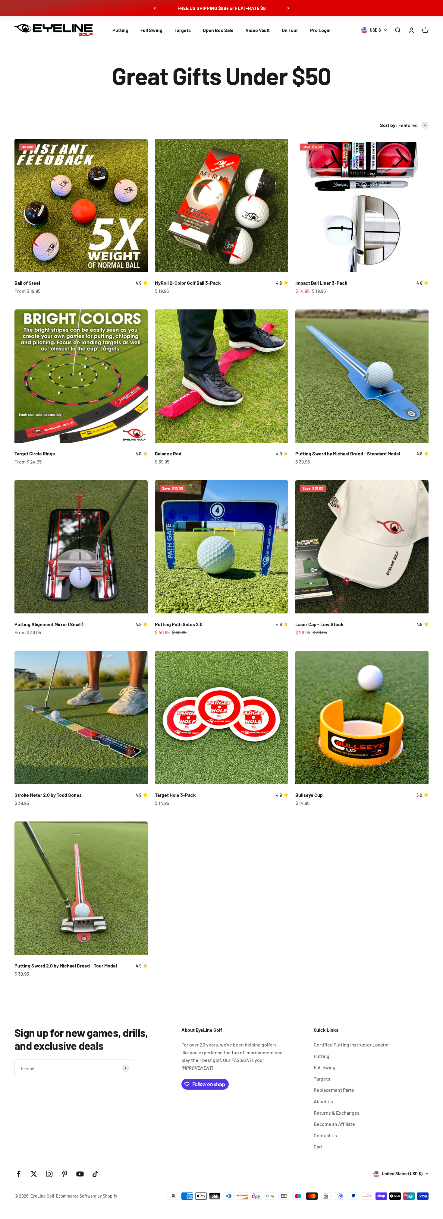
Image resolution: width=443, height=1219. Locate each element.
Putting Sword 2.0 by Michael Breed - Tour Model (65, 965)
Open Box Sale (218, 30)
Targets (182, 30)
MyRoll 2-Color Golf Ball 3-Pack (188, 283)
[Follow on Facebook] (18, 1174)
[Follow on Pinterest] (65, 1174)
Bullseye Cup (309, 795)
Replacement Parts (334, 1090)
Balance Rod (168, 453)
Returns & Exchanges (337, 1113)
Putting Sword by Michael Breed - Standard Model (347, 453)
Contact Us (325, 1135)
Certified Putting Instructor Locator (351, 1044)
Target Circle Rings (34, 453)
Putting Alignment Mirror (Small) (48, 624)
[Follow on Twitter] (34, 1174)
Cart (318, 1146)
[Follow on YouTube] (80, 1174)
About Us (323, 1101)
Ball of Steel (27, 283)
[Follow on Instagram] (49, 1174)
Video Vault (258, 30)
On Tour (290, 30)
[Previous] (155, 8)
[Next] (288, 8)
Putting (120, 30)
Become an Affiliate (334, 1124)
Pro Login (320, 30)
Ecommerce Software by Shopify (86, 1195)
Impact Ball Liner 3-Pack (321, 283)
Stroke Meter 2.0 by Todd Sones (48, 795)
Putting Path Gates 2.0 (179, 624)
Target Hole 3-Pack (175, 795)
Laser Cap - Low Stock (319, 624)
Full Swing (151, 30)
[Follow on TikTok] (95, 1174)
